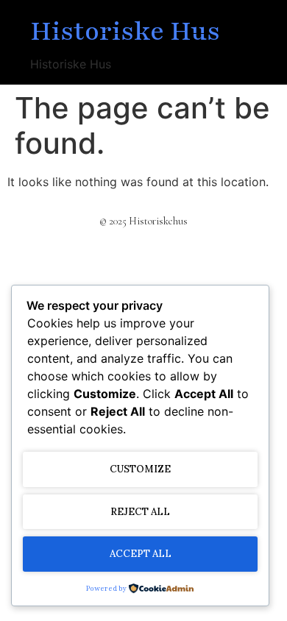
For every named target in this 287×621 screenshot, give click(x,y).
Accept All (140, 553)
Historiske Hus (125, 31)
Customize (140, 469)
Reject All (140, 511)
